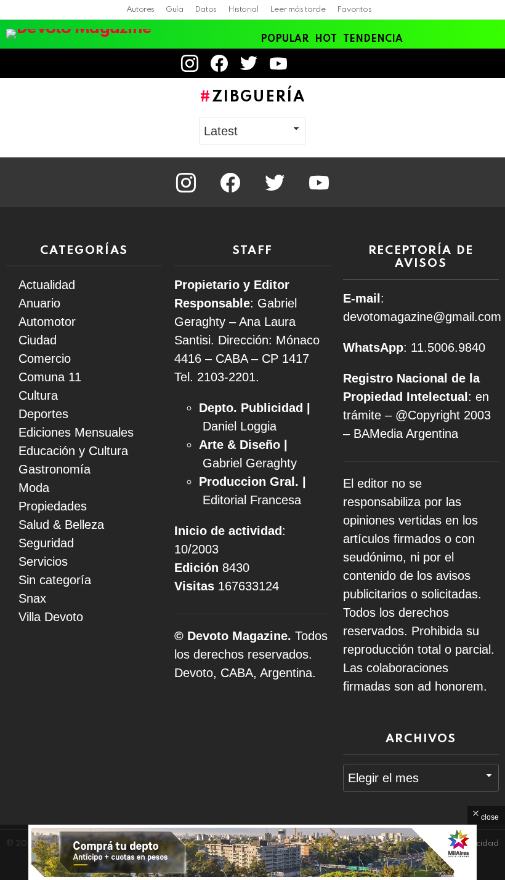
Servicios (43, 561)
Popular (285, 39)
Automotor (47, 321)
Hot (326, 39)
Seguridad (46, 543)
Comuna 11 (49, 377)
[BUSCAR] (491, 63)
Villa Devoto (50, 617)
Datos (206, 10)
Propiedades (52, 506)
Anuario (39, 303)
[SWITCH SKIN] (470, 63)
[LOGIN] (309, 63)
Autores (140, 10)
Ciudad (37, 340)
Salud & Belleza (61, 524)
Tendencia (373, 39)
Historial (243, 10)
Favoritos (354, 10)
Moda (33, 487)
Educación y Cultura (73, 451)
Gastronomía (54, 469)
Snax (32, 598)
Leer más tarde (298, 10)
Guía (175, 10)
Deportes (43, 414)
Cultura (38, 395)
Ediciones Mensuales (76, 432)
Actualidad (46, 284)
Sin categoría (54, 580)
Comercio (44, 358)
